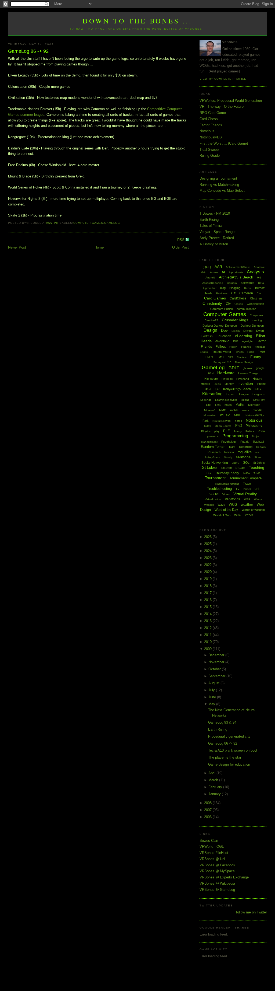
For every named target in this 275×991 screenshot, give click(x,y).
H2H (211, 373)
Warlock (209, 504)
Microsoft (254, 404)
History (257, 378)
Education (223, 336)
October (215, 669)
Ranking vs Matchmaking (219, 185)
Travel (247, 483)
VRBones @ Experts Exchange (224, 877)
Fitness (239, 351)
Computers (256, 315)
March (213, 780)
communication (246, 308)
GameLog (112, 222)
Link (208, 404)
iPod (208, 389)
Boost (247, 288)
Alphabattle (236, 272)
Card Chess (209, 119)
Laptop (230, 394)
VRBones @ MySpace (217, 871)
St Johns (259, 462)
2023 (208, 558)
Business (221, 293)
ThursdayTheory (227, 473)
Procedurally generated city (229, 736)
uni (257, 489)
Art (259, 277)
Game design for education (229, 764)
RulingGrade (212, 457)
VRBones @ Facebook (217, 865)
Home (99, 247)
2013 (208, 621)
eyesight (247, 341)
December (216, 655)
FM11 (220, 357)
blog (223, 287)
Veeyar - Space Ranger (218, 232)
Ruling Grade (210, 155)
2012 (208, 628)
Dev (224, 330)
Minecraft (209, 410)
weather (247, 505)
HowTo (205, 383)
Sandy (228, 457)
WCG (233, 505)
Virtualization (213, 499)
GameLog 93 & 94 (222, 722)
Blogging (234, 287)
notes (238, 420)
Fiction (233, 346)
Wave (221, 504)
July (212, 690)
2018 (208, 586)
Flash (250, 351)
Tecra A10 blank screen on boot (232, 750)
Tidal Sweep (209, 150)
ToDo (246, 473)
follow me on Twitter (251, 912)
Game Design (244, 362)
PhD (238, 426)
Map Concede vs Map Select (222, 191)
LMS (218, 404)
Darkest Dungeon (252, 325)
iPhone (261, 383)
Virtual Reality (245, 494)
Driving (247, 330)
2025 (208, 544)
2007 (208, 810)
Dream (235, 330)
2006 (208, 817)
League (244, 394)
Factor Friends (211, 125)
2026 (208, 537)
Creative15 (211, 320)
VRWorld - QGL (212, 847)
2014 (208, 614)
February (215, 787)
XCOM (249, 515)
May (212, 704)
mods (245, 410)
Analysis (255, 271)
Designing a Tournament (218, 178)
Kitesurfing (212, 394)
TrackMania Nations (227, 483)
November (216, 662)
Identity (229, 383)
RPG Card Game (213, 113)
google (260, 368)
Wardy (258, 499)
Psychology (229, 441)
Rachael (258, 441)
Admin (214, 272)
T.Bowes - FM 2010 (215, 213)
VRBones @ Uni (212, 859)
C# (233, 293)
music (225, 415)
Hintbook (227, 378)
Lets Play (259, 399)
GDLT (234, 367)
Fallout (221, 346)
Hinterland (242, 378)
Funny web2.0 (222, 362)
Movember (210, 415)
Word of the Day (226, 510)
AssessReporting (212, 282)
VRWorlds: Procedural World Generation (231, 101)
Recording (245, 446)
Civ (228, 304)
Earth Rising (209, 220)
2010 (208, 642)
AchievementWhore (238, 267)
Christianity (212, 303)
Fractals (242, 357)
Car (259, 293)
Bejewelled (247, 282)
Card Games (215, 298)
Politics (249, 431)
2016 (208, 600)
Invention (245, 383)
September (217, 676)
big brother (209, 288)
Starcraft (226, 467)
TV (237, 488)
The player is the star (224, 757)
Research (214, 452)
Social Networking (214, 463)
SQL (246, 463)
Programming (235, 436)
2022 (208, 565)
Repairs (261, 446)
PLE (226, 431)
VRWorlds (232, 499)
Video (226, 494)
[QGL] (207, 266)
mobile (234, 410)
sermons (243, 457)
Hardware (225, 373)
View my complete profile (223, 78)
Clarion (238, 303)
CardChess (238, 298)
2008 (208, 803)
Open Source (223, 425)
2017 (208, 593)
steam (240, 468)
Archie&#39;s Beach (236, 277)
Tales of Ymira (211, 226)
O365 (207, 425)
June (212, 697)
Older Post (180, 247)
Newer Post (17, 247)
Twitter (247, 488)
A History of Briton (214, 244)
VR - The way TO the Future (222, 106)
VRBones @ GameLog (217, 890)
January (215, 794)
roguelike (245, 452)
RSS (181, 240)
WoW (237, 515)
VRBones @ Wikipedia (217, 883)
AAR (218, 266)
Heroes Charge (248, 373)
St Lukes (210, 467)
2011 (208, 635)
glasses (247, 368)
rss (257, 452)
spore (235, 462)
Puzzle (244, 441)
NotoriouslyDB (211, 137)
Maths (240, 405)
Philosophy (254, 426)
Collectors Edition (221, 308)
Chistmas (256, 298)
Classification (255, 303)
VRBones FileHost (214, 853)
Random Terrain (213, 447)
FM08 (261, 351)
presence (213, 436)
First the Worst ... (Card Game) (224, 143)
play (216, 431)
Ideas (217, 383)
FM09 (209, 357)
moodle (257, 410)
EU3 (235, 341)
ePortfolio (222, 341)
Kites (258, 389)
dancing (257, 320)
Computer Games (88, 222)
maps (228, 404)
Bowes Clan (209, 841)
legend (245, 399)
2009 (208, 649)
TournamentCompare (245, 478)
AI (223, 272)
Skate (258, 457)
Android (210, 277)
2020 (208, 572)
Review (229, 452)
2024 (208, 551)
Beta (261, 282)
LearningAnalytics (226, 399)
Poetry (238, 431)
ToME (257, 473)
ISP (217, 389)
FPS (230, 357)
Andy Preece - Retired (217, 238)
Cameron (246, 293)
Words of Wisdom (253, 509)
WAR (247, 499)
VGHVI (214, 494)
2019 (208, 579)
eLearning (243, 336)
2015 (208, 607)
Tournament (215, 478)
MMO (222, 410)
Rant (232, 446)
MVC (238, 415)
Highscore (211, 378)
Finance (246, 346)
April (212, 773)
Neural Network (221, 420)
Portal (261, 431)
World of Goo (221, 515)
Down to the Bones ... (137, 20)
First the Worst (221, 351)
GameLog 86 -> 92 (28, 51)
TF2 (208, 473)
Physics (206, 431)
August (214, 683)
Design (210, 330)
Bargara (232, 282)
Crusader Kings (235, 320)
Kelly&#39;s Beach (237, 389)
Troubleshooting (219, 489)
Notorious (207, 131)
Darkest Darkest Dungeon (219, 325)
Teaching (256, 467)
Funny (255, 357)
